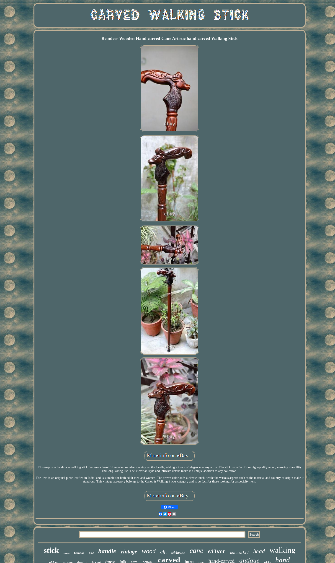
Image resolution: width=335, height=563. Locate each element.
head (259, 551)
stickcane (178, 553)
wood (149, 551)
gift (163, 552)
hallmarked (239, 552)
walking (282, 550)
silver (217, 552)
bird (91, 553)
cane (196, 550)
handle (107, 551)
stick (51, 550)
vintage (129, 552)
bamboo (79, 553)
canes (67, 553)
